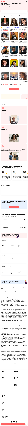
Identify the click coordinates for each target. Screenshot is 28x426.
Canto (15, 376)
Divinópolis (3, 245)
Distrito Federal (16, 14)
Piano (15, 383)
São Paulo (3, 394)
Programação (16, 386)
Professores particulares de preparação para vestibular (8, 14)
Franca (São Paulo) (12, 245)
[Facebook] (11, 422)
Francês (15, 379)
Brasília (3, 397)
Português (15, 385)
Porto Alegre (3, 404)
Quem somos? (3, 372)
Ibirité (19, 245)
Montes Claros (3, 246)
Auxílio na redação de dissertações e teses (12, 258)
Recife (2, 403)
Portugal (11, 272)
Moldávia (11, 271)
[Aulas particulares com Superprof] (3, 1)
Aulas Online (3, 377)
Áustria (19, 266)
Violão (15, 378)
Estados (3, 378)
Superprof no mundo (4, 376)
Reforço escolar (16, 377)
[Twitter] (14, 422)
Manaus (3, 401)
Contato (3, 418)
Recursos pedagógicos (5, 416)
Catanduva (3, 244)
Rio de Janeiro (3, 395)
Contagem (19, 244)
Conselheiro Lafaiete (12, 244)
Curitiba (3, 402)
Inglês (15, 372)
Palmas (11, 246)
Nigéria (2, 272)
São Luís (3, 410)
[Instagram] (16, 422)
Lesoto (2, 271)
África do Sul (3, 266)
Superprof (2, 14)
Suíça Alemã (11, 273)
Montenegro (19, 271)
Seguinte (15, 363)
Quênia (19, 272)
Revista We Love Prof (4, 415)
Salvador (3, 396)
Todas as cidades (4, 411)
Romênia (3, 273)
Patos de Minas (20, 246)
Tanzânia (19, 273)
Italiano (15, 384)
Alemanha (11, 266)
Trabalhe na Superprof (5, 379)
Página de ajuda (4, 417)
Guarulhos (3, 408)
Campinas (3, 409)
